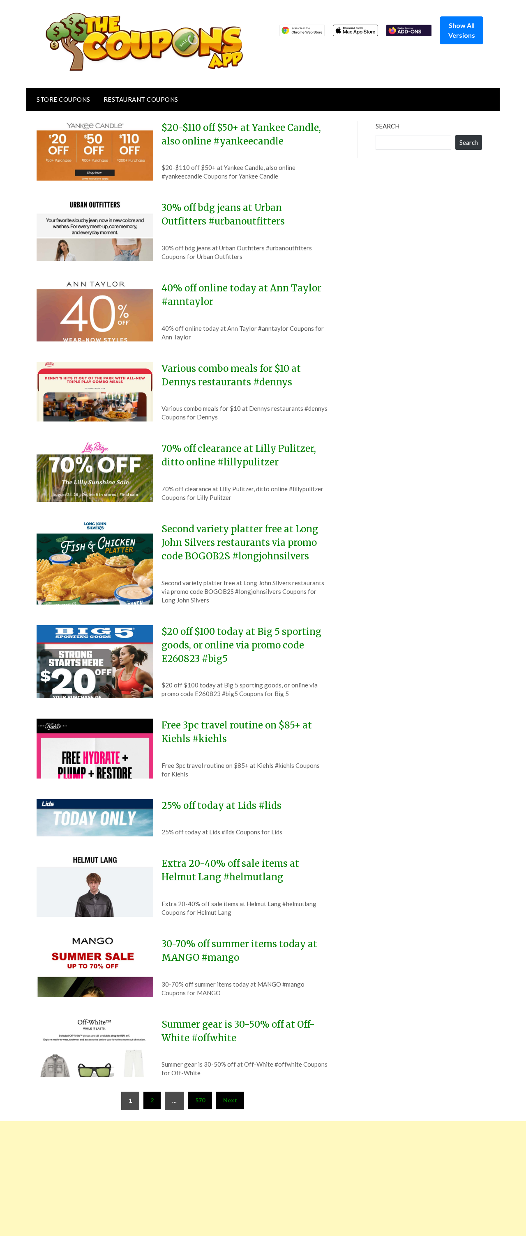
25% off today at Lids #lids (221, 805)
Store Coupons (63, 99)
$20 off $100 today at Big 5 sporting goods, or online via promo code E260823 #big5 (241, 645)
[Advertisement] (246, 1178)
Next (230, 1100)
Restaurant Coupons (141, 99)
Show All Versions (461, 30)
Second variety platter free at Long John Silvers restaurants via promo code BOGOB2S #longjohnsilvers (239, 542)
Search (387, 126)
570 (200, 1100)
